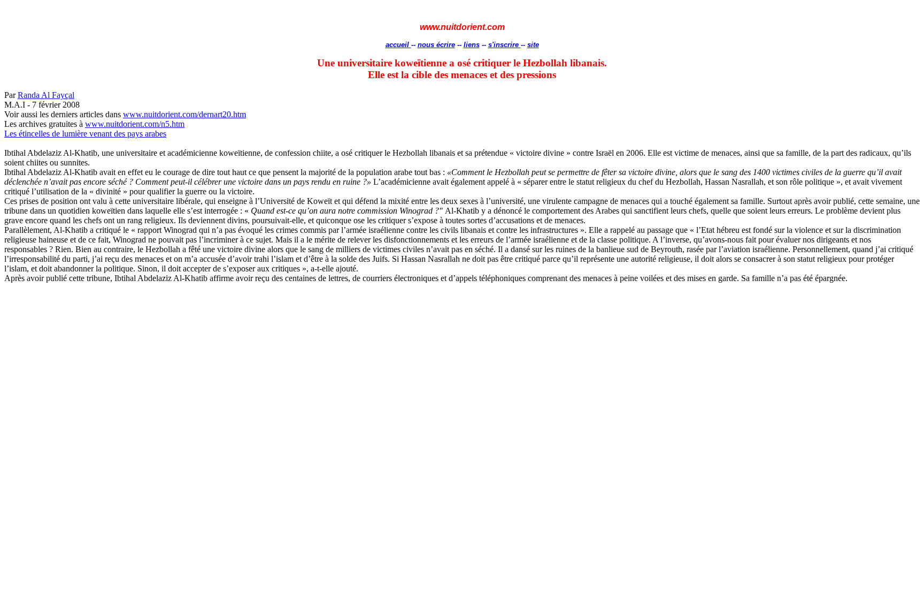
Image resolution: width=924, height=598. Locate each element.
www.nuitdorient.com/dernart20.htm (184, 114)
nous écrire (436, 45)
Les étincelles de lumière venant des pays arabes (85, 133)
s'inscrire (504, 45)
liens (472, 45)
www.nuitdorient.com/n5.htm (134, 123)
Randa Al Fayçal (46, 95)
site (533, 45)
